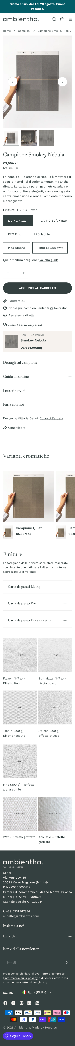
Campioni (24, 30)
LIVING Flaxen (18, 220)
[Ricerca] (54, 19)
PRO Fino (14, 234)
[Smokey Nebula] (11, 341)
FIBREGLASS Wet (50, 248)
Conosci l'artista (51, 418)
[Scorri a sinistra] (12, 82)
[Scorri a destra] (62, 82)
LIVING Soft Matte (54, 220)
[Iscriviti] (67, 962)
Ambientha (22, 1027)
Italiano (8, 992)
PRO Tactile (42, 234)
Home (7, 30)
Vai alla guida (48, 260)
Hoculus (51, 1027)
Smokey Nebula (33, 340)
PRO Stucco (16, 248)
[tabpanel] (37, 505)
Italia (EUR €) (37, 992)
